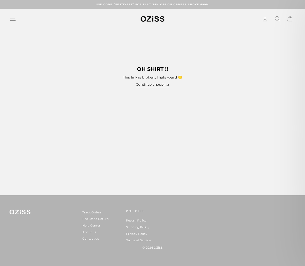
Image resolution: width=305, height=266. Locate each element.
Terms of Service (138, 240)
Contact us (90, 238)
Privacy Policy (136, 234)
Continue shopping (152, 84)
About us (89, 232)
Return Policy (136, 220)
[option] (152, 4)
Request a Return (95, 219)
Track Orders (92, 212)
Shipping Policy (137, 227)
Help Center (91, 225)
